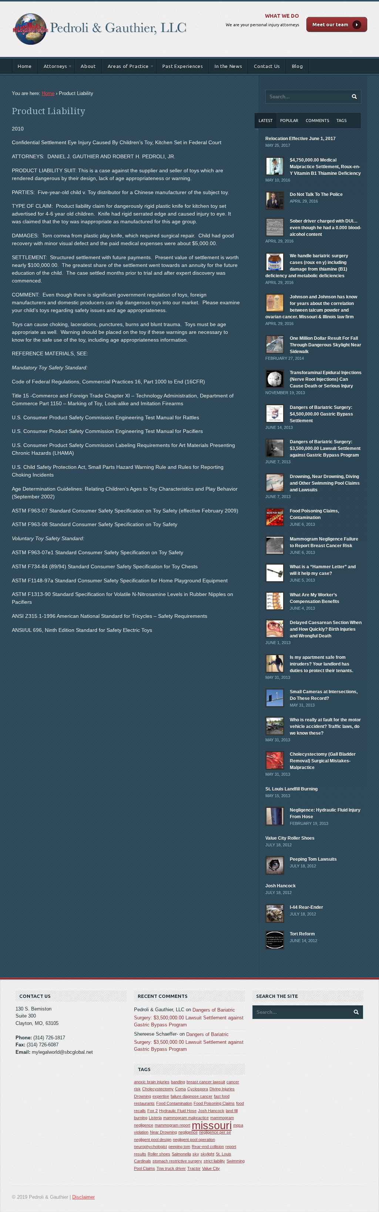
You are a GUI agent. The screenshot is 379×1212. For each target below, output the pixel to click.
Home (25, 66)
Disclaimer (83, 1197)
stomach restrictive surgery (177, 1161)
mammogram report (172, 1125)
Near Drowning (163, 1132)
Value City (211, 1168)
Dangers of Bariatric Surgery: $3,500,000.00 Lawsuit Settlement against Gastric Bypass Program (325, 448)
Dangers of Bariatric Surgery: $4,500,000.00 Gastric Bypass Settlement (321, 414)
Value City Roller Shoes (290, 838)
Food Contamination (174, 1103)
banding (178, 1082)
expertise (160, 1096)
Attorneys (52, 67)
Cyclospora (197, 1089)
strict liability (214, 1161)
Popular (289, 120)
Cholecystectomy (158, 1089)
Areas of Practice (125, 67)
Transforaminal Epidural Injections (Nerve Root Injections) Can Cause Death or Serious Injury (326, 379)
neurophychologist (150, 1146)
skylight (207, 1154)
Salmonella (181, 1154)
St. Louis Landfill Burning (291, 789)
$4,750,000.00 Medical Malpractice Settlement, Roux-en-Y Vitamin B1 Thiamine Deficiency (325, 167)
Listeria (155, 1117)
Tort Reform (302, 934)
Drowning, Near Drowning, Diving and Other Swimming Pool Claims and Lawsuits (325, 483)
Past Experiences (182, 66)
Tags (341, 120)
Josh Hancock (280, 885)
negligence (188, 1132)
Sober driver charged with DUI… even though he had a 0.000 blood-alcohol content (325, 228)
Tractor (194, 1168)
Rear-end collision (208, 1146)
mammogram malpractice (186, 1117)
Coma (180, 1089)
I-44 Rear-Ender (306, 907)
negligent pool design (152, 1139)
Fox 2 (152, 1110)
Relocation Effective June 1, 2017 (300, 138)
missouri (212, 1125)
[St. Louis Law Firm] (100, 9)
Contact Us (267, 66)
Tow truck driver (171, 1168)
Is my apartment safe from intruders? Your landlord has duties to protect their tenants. (321, 664)
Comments (317, 120)
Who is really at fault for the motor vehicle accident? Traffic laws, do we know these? (325, 726)
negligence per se (215, 1132)
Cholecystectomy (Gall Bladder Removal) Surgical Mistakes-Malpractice (323, 761)
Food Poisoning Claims (214, 1103)
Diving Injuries (222, 1089)
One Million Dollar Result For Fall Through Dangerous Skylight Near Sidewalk (325, 345)
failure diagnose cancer (191, 1096)
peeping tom (179, 1146)
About (88, 66)
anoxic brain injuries (152, 1082)
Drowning (142, 1096)
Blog (297, 66)
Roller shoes (159, 1154)
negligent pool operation (194, 1139)
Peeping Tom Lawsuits (313, 859)
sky (195, 1154)
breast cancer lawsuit (206, 1082)
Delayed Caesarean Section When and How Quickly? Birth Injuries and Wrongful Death (326, 629)
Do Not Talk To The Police (316, 194)
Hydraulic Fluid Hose (178, 1110)
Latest (266, 120)
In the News (228, 66)
